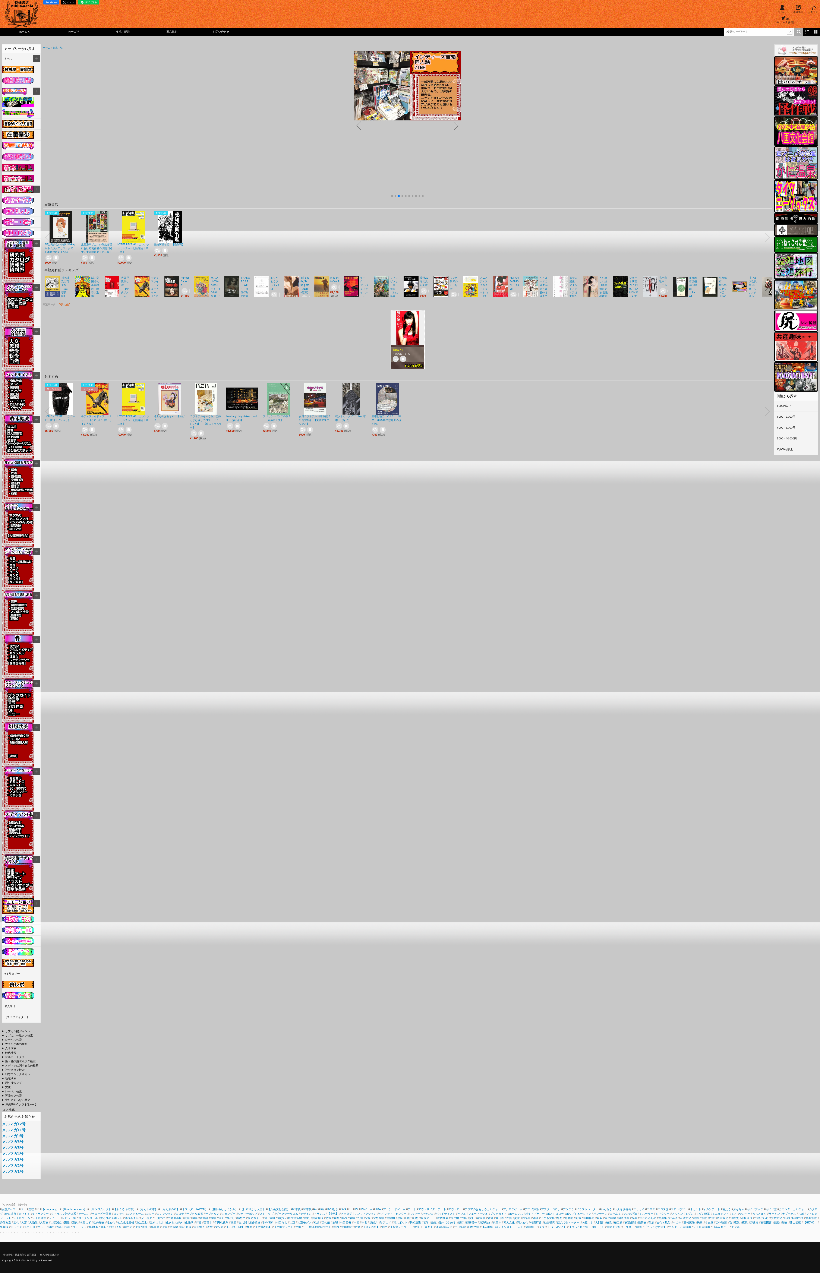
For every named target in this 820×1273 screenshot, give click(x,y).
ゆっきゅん (759, 1213)
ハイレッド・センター (393, 1213)
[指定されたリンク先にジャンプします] (407, 122)
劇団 (384, 1227)
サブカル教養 (194, 1213)
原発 (400, 1218)
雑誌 (535, 1218)
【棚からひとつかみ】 (224, 1209)
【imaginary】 (50, 1209)
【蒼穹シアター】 (401, 1227)
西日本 (208, 1222)
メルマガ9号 (12, 1136)
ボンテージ (600, 1213)
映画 (187, 1218)
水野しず (85, 1222)
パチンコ (427, 1213)
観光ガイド (255, 1218)
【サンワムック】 (100, 1209)
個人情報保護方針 (49, 1254)
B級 (322, 1209)
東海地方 (485, 1222)
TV (356, 1209)
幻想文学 (473, 1227)
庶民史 (735, 1218)
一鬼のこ (159, 1218)
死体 (578, 1218)
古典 (464, 1218)
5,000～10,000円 (786, 438)
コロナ (180, 1213)
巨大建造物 (295, 1218)
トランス (319, 1213)
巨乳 (307, 1218)
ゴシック (119, 1213)
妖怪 (777, 1222)
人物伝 (33, 1222)
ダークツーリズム (287, 1213)
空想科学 (378, 1218)
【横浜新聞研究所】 (317, 1227)
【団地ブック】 (283, 1227)
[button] (392, 196)
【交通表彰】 (263, 1227)
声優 (198, 1222)
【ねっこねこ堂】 (580, 1227)
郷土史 (128, 1227)
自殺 (599, 1218)
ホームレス (516, 1213)
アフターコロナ (551, 1209)
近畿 (357, 1227)
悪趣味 (4, 1227)
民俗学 (174, 1227)
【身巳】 (332, 1213)
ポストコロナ (555, 1213)
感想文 (241, 1218)
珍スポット (400, 1222)
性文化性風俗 (125, 1222)
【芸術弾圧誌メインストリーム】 (502, 1227)
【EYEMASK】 (556, 1227)
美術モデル (614, 1227)
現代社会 (442, 1218)
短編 (316, 1222)
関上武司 (269, 1218)
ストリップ (267, 1213)
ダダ (542, 1227)
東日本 (497, 1222)
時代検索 (10, 1052)
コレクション (165, 1213)
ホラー (42, 1227)
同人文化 (509, 1222)
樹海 (696, 1218)
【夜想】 (427, 1227)
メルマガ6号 (12, 1142)
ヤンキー (744, 1213)
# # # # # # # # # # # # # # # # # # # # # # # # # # (17, 1074)
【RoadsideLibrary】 (74, 1209)
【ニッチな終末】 (655, 1227)
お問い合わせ (221, 31)
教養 (336, 1218)
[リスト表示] (807, 32)
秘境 (609, 1222)
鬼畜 (103, 1227)
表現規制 (630, 1222)
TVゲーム (366, 1209)
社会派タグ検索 (15, 1069)
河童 (164, 1227)
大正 (292, 1222)
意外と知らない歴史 (17, 1100)
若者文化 (685, 1218)
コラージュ (79, 1227)
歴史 (785, 1222)
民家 (700, 1222)
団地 (298, 1227)
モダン (689, 1213)
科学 (213, 1218)
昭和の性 (797, 1218)
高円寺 (500, 1218)
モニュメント (720, 1213)
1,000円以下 (783, 405)
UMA (378, 1209)
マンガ (219, 1227)
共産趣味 (317, 1218)
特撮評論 (536, 1222)
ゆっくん (598, 1227)
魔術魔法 (689, 1222)
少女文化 (776, 1218)
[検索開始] (798, 32)
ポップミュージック (578, 1213)
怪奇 (221, 1218)
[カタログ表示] (815, 32)
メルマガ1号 (12, 1171)
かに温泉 (10, 1213)
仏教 (651, 1222)
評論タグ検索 (13, 1095)
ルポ (801, 1213)
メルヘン (677, 1213)
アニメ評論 (532, 1209)
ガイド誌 (771, 1209)
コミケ (150, 1213)
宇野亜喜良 (175, 1218)
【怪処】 (628, 1227)
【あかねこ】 (720, 1227)
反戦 (111, 1227)
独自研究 (550, 1222)
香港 (490, 1218)
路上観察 (795, 1222)
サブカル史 (212, 1213)
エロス (651, 1209)
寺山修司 (588, 1218)
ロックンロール (88, 1218)
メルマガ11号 (14, 1130)
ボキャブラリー (535, 1213)
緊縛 (352, 1218)
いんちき (606, 1209)
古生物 (455, 1218)
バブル (462, 1213)
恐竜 (328, 1218)
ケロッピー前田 (101, 1213)
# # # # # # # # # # (21, 1040)
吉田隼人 (199, 1227)
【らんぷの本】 (148, 1209)
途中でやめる (447, 1222)
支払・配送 (123, 31)
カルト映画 (63, 1227)
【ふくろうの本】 (125, 1209)
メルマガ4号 (12, 1154)
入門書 (599, 1222)
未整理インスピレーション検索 (20, 1107)
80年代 (307, 1209)
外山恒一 (531, 1227)
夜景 (737, 1222)
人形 (24, 1222)
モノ (734, 1213)
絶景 (417, 1227)
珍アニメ (385, 1222)
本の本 (677, 1222)
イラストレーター (587, 1209)
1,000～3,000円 (785, 416)
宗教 (704, 1218)
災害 (517, 1218)
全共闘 (243, 1222)
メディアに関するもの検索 (21, 1065)
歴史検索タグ (13, 1082)
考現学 (481, 1218)
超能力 (373, 1222)
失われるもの (648, 1218)
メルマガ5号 (12, 1148)
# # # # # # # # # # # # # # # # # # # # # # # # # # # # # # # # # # (12, 1049)
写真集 (663, 1218)
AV (316, 1209)
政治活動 (142, 1222)
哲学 (426, 1222)
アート (412, 1209)
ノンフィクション (365, 1213)
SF (350, 1209)
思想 (559, 1218)
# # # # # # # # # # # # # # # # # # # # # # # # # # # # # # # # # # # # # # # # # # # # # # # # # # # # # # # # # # (14, 1044)
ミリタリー (662, 1213)
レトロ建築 (39, 1218)
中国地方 (347, 1227)
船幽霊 (155, 1227)
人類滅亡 (56, 1222)
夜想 (745, 1222)
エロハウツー (679, 1209)
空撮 (368, 1218)
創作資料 (268, 1222)
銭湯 (233, 1222)
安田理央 (146, 1218)
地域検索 (10, 1078)
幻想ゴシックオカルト (19, 1074)
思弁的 (569, 1218)
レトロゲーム (21, 1218)
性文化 (111, 1222)
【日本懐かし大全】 (252, 1209)
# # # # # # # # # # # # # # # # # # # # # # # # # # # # (19, 1062)
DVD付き (332, 1209)
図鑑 (67, 1222)
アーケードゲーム (394, 1209)
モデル (735, 1227)
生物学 (189, 1222)
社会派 (673, 1218)
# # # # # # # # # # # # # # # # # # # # (20, 1066)
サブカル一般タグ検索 (19, 1035)
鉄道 (434, 1222)
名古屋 (709, 1222)
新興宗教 (811, 1218)
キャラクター (40, 1213)
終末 (712, 1218)
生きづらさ (157, 1222)
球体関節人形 (444, 1227)
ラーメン (774, 1213)
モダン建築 (703, 1213)
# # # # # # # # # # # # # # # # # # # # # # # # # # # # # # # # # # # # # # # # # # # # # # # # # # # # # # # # (17, 1031)
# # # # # (12, 1096)
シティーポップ (247, 1213)
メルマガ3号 (12, 1159)
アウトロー (455, 1209)
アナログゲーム (513, 1209)
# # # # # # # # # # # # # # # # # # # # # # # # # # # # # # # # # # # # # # (17, 1087)
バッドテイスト (445, 1213)
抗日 (472, 1218)
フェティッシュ (478, 1213)
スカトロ (29, 1227)
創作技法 (254, 1222)
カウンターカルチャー (793, 1209)
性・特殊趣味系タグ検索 (20, 1061)
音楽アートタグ (15, 1057)
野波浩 (754, 1222)
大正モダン (304, 1222)
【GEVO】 (810, 1222)
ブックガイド (498, 1213)
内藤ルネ (587, 1222)
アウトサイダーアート (432, 1209)
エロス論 (663, 1209)
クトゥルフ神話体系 (63, 1213)
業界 (344, 1218)
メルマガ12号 (14, 1124)
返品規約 (171, 31)
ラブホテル (789, 1213)
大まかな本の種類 (16, 1044)
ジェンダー (229, 1213)
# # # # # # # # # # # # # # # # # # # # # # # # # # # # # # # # (17, 1036)
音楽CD (93, 1227)
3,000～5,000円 (785, 427)
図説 (75, 1222)
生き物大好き (174, 1222)
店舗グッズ (8, 1209)
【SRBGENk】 (235, 1227)
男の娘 (326, 1222)
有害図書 (766, 1222)
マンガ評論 (630, 1213)
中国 (356, 1222)
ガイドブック (755, 1209)
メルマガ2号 (12, 1165)
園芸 (195, 1218)
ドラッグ (16, 1227)
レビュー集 (69, 1218)
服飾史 (642, 1222)
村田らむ (281, 1222)
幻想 (416, 1218)
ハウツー (414, 1213)
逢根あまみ (132, 1218)
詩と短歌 (185, 1227)
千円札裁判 (221, 1222)
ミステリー (646, 1213)
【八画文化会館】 (279, 1209)
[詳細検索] (789, 32)
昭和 (787, 1218)
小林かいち (762, 1218)
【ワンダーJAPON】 (195, 1209)
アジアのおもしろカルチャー (483, 1209)
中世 (364, 1222)
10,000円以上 (784, 449)
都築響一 (471, 1222)
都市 (461, 1222)
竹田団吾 (345, 1222)
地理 (335, 1222)
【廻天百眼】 (371, 1227)
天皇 (119, 1227)
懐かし (230, 1218)
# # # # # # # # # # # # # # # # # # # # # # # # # (17, 1070)
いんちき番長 (622, 1209)
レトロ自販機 (701, 1227)
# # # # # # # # (16, 1100)
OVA (343, 1209)
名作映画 (721, 1222)
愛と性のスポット (111, 1218)
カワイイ (24, 1213)
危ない (281, 1218)
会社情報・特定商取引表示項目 (20, 1254)
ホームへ (24, 31)
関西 (336, 1227)
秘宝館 (618, 1222)
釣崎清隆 (415, 1222)
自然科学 (610, 1218)
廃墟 (31, 1209)
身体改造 (5, 1222)
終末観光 (722, 1218)
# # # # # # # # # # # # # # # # (17, 1057)
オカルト (695, 1209)
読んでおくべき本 (568, 1222)
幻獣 (408, 1218)
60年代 (296, 1209)
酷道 (639, 1227)
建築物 (391, 1218)
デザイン (306, 1213)
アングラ (568, 1209)
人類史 (44, 1222)
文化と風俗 (664, 1222)
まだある (615, 1213)
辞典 (634, 1218)
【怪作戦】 (142, 1227)
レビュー (54, 1218)
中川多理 (460, 1227)
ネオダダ (346, 1213)
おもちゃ (738, 1209)
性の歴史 (98, 1222)
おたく (726, 1209)
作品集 (526, 1218)
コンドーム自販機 (680, 1227)
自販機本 (623, 1218)
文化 (8, 1087)
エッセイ (638, 1209)
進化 (16, 1222)
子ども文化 (548, 1218)
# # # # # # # (12, 1083)
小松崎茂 (746, 1218)
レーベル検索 (13, 1039)
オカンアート (711, 1209)
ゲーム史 (83, 1213)
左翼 (509, 1218)
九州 (360, 1218)
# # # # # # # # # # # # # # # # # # (19, 1079)
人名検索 (10, 1048)
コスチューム (135, 1213)
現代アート (428, 1218)
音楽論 (204, 1218)
